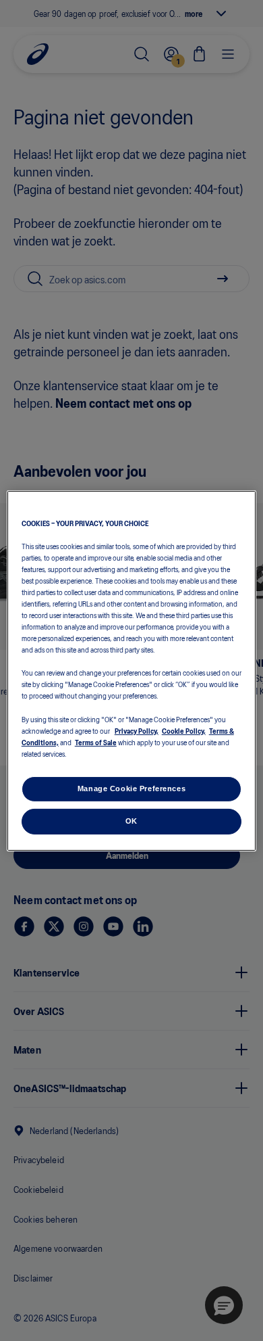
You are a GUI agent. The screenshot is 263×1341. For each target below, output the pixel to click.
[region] (132, 670)
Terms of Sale (96, 742)
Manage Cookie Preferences (131, 788)
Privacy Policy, (136, 730)
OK (131, 821)
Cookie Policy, (184, 730)
